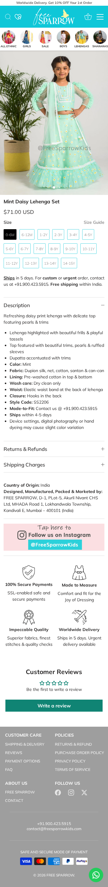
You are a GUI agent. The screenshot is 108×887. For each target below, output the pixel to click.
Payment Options (22, 761)
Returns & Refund (73, 744)
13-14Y (50, 263)
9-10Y (70, 249)
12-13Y (31, 263)
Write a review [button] (54, 706)
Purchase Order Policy (79, 752)
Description (17, 305)
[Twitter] (84, 792)
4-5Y (88, 235)
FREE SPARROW (20, 792)
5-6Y (10, 249)
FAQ (9, 769)
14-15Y (69, 263)
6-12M (27, 235)
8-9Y (54, 249)
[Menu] (100, 16)
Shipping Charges (24, 464)
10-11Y (88, 249)
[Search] (8, 17)
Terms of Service (72, 769)
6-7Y (24, 249)
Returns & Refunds (25, 449)
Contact (14, 800)
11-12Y (12, 263)
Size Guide (94, 222)
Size (54, 222)
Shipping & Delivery (24, 744)
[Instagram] (71, 792)
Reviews (13, 752)
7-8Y (40, 249)
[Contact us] (96, 875)
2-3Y (58, 235)
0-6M (10, 235)
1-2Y (43, 235)
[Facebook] (58, 792)
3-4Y (73, 235)
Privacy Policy (70, 761)
